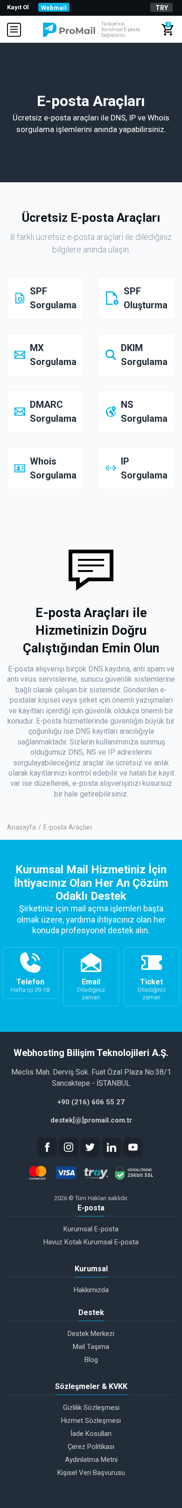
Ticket (152, 989)
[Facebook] (47, 1147)
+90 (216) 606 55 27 (91, 1102)
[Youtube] (133, 1147)
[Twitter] (90, 1147)
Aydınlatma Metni (91, 1459)
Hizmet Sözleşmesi (91, 1420)
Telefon (30, 985)
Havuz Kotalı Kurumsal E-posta (91, 1242)
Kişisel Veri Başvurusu (91, 1472)
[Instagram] (68, 1147)
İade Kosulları (91, 1433)
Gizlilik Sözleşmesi (91, 1407)
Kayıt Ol (18, 7)
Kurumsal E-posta (91, 1229)
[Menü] (16, 30)
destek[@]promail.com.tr (91, 1120)
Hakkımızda (91, 1290)
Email (91, 989)
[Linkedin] (111, 1147)
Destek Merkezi (91, 1333)
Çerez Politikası (91, 1446)
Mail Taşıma (91, 1346)
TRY (161, 8)
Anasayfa (21, 827)
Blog (91, 1359)
